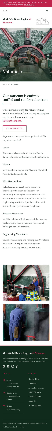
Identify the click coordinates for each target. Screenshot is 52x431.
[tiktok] (17, 366)
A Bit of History (34, 392)
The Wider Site (34, 397)
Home (5, 10)
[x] (8, 366)
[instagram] (12, 366)
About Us (32, 401)
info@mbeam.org (12, 120)
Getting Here (33, 379)
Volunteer (32, 383)
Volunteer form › (14, 128)
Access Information (36, 388)
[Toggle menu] (47, 10)
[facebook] (4, 366)
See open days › (29, 4)
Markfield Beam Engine (17, 21)
